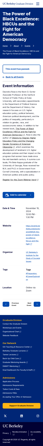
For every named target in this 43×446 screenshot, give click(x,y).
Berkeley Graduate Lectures (15, 351)
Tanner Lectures (10, 354)
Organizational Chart (12, 331)
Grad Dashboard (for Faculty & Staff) (19, 370)
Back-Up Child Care (12, 358)
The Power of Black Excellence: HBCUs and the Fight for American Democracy (19, 131)
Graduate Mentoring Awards (15, 362)
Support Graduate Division (21, 406)
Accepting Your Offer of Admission (17, 397)
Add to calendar (18, 195)
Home (5, 46)
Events (27, 46)
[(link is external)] (13, 426)
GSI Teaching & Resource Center (17, 347)
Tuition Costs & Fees (11, 389)
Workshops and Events (12, 328)
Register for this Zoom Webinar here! (21, 180)
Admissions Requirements (13, 385)
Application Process (11, 381)
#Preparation (31, 273)
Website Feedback (10, 335)
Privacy (6, 433)
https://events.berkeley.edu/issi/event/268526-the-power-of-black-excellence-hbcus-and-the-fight (33, 235)
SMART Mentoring (11, 366)
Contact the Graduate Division (15, 324)
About (16, 46)
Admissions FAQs (10, 393)
